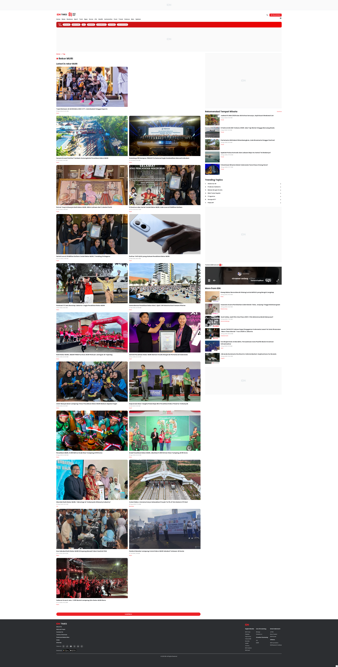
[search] (267, 15)
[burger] (281, 18)
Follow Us (58, 646)
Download (59, 650)
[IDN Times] (66, 14)
